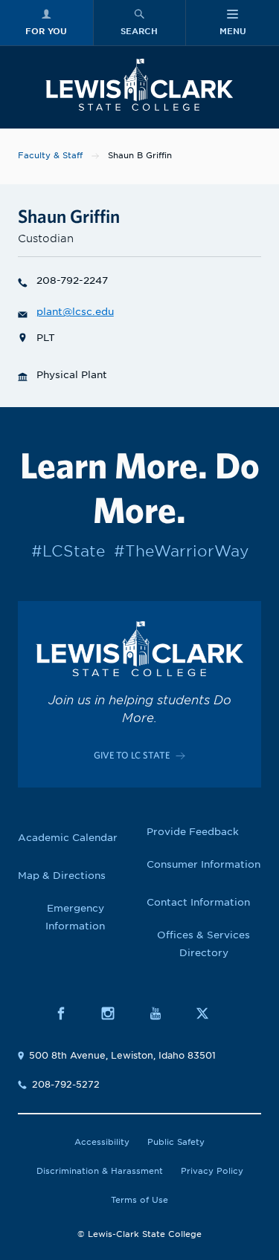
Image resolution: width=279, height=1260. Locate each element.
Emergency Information (75, 917)
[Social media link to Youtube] (163, 1012)
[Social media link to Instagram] (115, 1012)
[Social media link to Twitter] (210, 1012)
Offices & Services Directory (203, 943)
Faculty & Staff (50, 155)
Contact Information (198, 902)
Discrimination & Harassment (99, 1171)
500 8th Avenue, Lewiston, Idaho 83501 (122, 1055)
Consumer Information (203, 864)
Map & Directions (62, 875)
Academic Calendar (68, 837)
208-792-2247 (72, 280)
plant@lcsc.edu (75, 311)
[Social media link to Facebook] (68, 1012)
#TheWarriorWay (181, 551)
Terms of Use (139, 1200)
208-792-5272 (66, 1084)
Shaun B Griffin (140, 155)
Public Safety (176, 1142)
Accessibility (101, 1142)
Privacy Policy (212, 1171)
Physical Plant (71, 374)
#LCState (68, 551)
